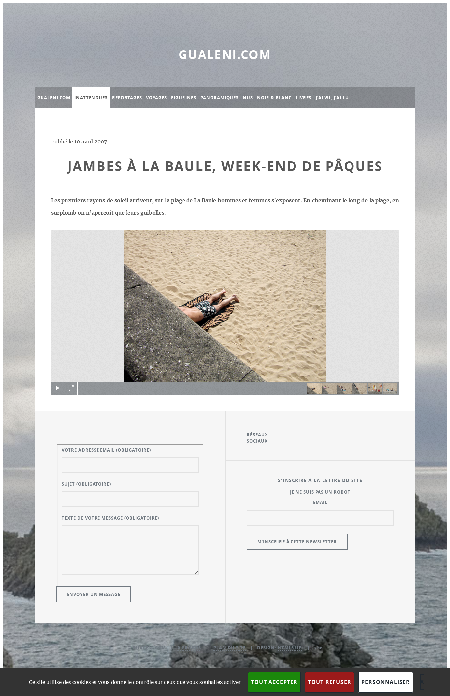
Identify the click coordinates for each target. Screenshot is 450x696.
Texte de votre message (110, 518)
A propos (189, 647)
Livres (303, 98)
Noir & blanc (274, 98)
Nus (248, 98)
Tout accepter (274, 682)
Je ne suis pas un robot (320, 492)
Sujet (86, 484)
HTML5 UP (290, 647)
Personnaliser (385, 682)
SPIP (318, 648)
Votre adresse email (106, 450)
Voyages (156, 98)
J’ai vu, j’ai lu (332, 98)
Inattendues (91, 98)
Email (320, 502)
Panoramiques (219, 98)
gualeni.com (225, 55)
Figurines (183, 98)
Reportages (127, 98)
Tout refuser (329, 682)
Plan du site (229, 647)
